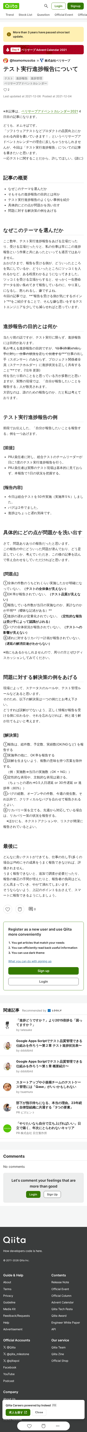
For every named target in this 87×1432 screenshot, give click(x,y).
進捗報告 (22, 78)
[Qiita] (11, 6)
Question (43, 14)
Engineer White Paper (65, 1322)
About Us (9, 1399)
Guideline (9, 1302)
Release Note (60, 1282)
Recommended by (34, 1010)
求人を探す (18, 1412)
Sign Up (52, 1194)
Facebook (9, 1367)
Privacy (8, 1295)
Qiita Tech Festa (62, 1309)
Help (6, 1322)
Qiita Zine (57, 1354)
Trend (10, 14)
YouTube (9, 1374)
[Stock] (19, 909)
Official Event (64, 14)
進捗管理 (36, 78)
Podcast (8, 1381)
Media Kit (9, 1309)
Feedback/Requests (16, 1315)
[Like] (7, 909)
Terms (7, 1289)
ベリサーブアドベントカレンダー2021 (49, 111)
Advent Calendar (62, 1302)
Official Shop (59, 1360)
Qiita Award (59, 1315)
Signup (76, 6)
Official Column (61, 1295)
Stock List (25, 14)
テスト (8, 78)
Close (39, 1412)
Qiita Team (58, 1347)
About (7, 1282)
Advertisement (12, 1329)
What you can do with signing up (30, 961)
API (53, 1329)
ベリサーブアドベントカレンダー (25, 83)
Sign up (43, 971)
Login (59, 6)
